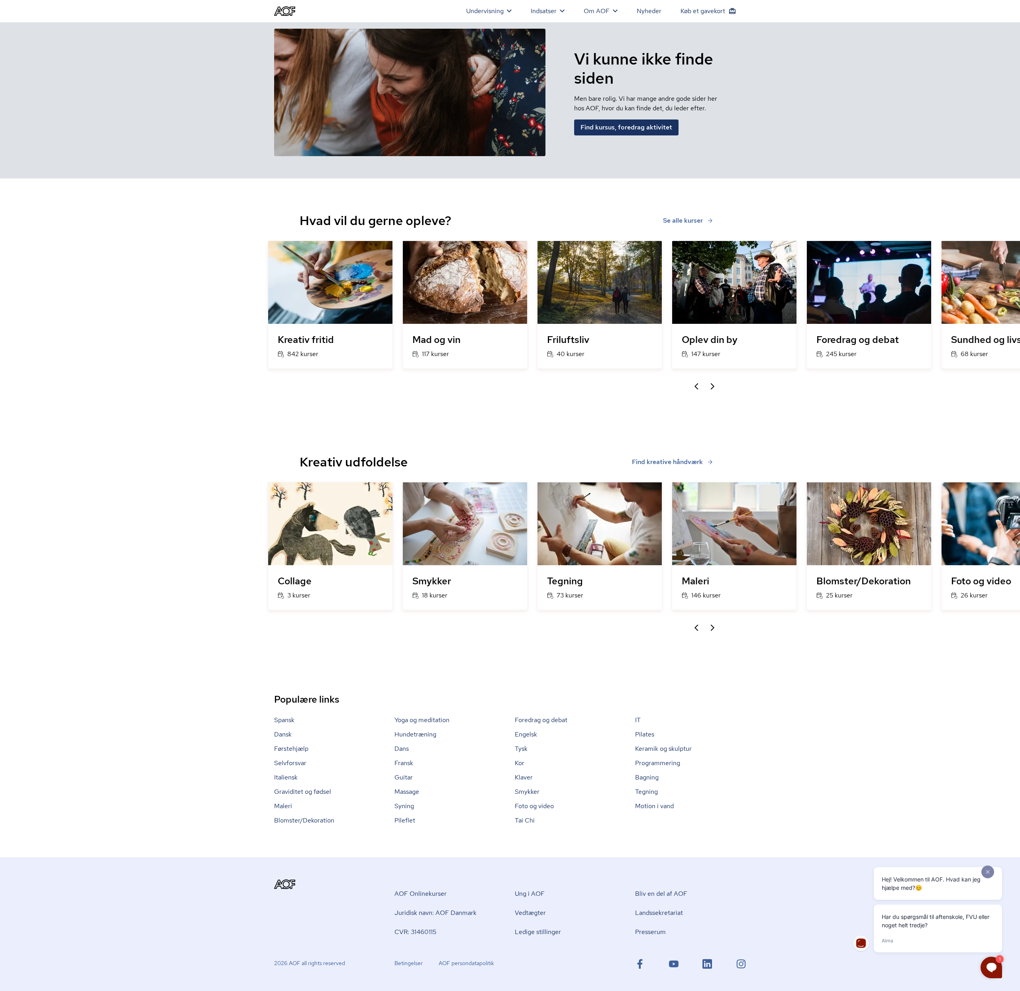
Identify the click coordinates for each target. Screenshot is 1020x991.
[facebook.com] (640, 964)
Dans (401, 748)
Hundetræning (415, 734)
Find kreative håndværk (667, 462)
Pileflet (404, 820)
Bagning (647, 777)
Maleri (283, 806)
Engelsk (526, 734)
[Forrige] (696, 386)
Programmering (657, 763)
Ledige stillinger (538, 932)
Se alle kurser (683, 220)
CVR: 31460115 (415, 932)
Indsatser (544, 11)
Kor (519, 763)
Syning (404, 806)
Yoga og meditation (421, 720)
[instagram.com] (741, 964)
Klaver (524, 777)
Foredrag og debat (541, 720)
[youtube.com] (674, 964)
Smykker (527, 791)
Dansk (283, 734)
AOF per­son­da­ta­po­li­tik (466, 963)
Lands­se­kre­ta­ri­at (659, 913)
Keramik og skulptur (663, 748)
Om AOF (597, 11)
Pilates (644, 734)
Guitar (403, 777)
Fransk (403, 763)
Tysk (521, 748)
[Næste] (712, 386)
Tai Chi (525, 820)
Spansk (284, 720)
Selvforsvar (290, 763)
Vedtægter (530, 913)
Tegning (646, 791)
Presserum (650, 932)
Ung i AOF (530, 893)
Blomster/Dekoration (304, 820)
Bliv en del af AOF (661, 893)
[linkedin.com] (707, 964)
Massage (406, 791)
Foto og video (534, 806)
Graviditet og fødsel (302, 791)
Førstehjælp (291, 748)
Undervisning (485, 11)
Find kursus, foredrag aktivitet (626, 127)
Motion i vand (654, 806)
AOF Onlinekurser (420, 893)
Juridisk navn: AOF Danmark (435, 913)
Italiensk (286, 777)
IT (638, 720)
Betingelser (408, 963)
